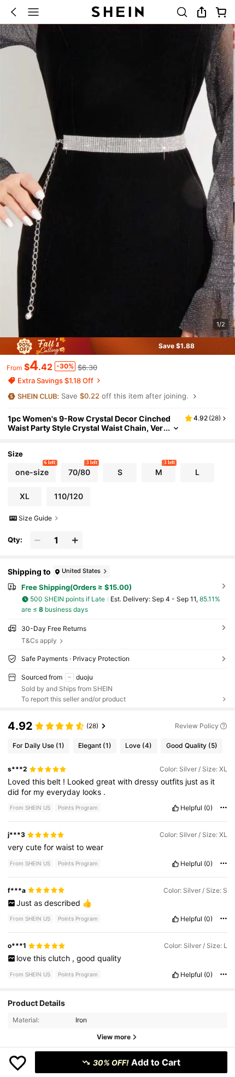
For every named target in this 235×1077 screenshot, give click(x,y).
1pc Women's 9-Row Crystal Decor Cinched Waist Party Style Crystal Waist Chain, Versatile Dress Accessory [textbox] (89, 428)
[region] (117, 724)
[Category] (33, 12)
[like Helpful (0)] (175, 808)
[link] (182, 12)
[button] (14, 12)
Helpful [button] (191, 808)
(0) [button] (208, 808)
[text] (118, 787)
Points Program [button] (78, 807)
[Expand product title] (176, 428)
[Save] (18, 1062)
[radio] (32, 472)
